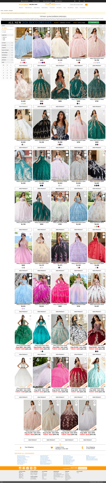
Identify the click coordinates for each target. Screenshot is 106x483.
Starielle (87, 455)
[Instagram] (20, 468)
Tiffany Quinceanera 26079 (60, 263)
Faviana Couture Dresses (22, 461)
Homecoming (44, 473)
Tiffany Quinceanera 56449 (97, 388)
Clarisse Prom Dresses (21, 458)
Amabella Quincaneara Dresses (23, 456)
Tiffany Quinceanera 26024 (97, 58)
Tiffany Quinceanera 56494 (78, 263)
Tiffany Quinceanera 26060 (23, 140)
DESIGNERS (59, 7)
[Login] (84, 1)
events (4, 47)
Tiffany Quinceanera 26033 (97, 345)
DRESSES (21, 7)
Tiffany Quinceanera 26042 (78, 181)
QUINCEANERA (44, 7)
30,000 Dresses (25, 1)
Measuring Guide (57, 475)
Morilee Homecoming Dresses (46, 463)
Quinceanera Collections (68, 457)
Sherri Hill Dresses (66, 463)
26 (3, 77)
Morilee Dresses (43, 461)
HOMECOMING (36, 7)
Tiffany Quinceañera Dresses (91, 458)
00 (7, 65)
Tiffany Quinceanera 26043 (60, 181)
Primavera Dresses (67, 455)
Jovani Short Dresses (44, 455)
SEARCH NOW (82, 468)
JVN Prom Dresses (44, 456)
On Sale (4, 30)
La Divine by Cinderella (44, 457)
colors (4, 45)
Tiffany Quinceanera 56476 (78, 222)
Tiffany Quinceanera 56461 (78, 99)
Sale (43, 476)
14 (3, 72)
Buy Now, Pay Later (48, 1)
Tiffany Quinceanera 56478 (42, 140)
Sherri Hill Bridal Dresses (68, 461)
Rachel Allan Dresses (67, 458)
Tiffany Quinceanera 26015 (42, 345)
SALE (64, 7)
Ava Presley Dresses (21, 457)
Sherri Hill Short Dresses (68, 464)
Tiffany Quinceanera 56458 (60, 99)
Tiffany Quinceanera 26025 (78, 345)
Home (2, 10)
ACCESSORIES (82, 7)
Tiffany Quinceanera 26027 (23, 99)
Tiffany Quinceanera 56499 (78, 304)
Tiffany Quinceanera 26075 (42, 304)
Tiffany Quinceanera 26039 (97, 304)
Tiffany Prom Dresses (90, 457)
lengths (4, 35)
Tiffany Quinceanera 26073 (97, 222)
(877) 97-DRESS (33, 479)
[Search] (86, 4)
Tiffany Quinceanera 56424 (88, 431)
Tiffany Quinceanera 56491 (42, 263)
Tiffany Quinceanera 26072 (23, 304)
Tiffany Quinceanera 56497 (60, 304)
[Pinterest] (31, 468)
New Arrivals (71, 7)
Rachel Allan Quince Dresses (68, 460)
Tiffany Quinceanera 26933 (23, 345)
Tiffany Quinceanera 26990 (69, 431)
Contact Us (67, 473)
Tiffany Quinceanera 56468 (42, 99)
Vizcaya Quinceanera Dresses (92, 459)
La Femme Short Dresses (45, 459)
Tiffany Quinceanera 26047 (23, 222)
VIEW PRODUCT (23, 65)
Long (4, 38)
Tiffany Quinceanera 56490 (23, 263)
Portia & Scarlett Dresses (45, 464)
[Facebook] (24, 468)
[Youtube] (35, 468)
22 (7, 75)
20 (3, 75)
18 (10, 72)
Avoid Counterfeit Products (58, 476)
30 (10, 77)
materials (4, 55)
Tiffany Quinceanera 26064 (97, 263)
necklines (4, 52)
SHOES (76, 7)
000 (3, 65)
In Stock (4, 32)
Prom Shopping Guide (57, 473)
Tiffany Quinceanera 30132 (42, 388)
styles (4, 42)
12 (10, 70)
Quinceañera (44, 474)
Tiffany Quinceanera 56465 (42, 58)
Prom (43, 472)
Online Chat (33, 4)
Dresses (6, 10)
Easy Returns (36, 1)
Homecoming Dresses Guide (59, 474)
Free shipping (59, 1)
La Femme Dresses (44, 458)
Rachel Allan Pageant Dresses (69, 459)
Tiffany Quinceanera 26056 (60, 140)
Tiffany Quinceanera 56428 (23, 388)
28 (7, 77)
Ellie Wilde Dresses (21, 460)
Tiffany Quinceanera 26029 (78, 58)
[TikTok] (27, 468)
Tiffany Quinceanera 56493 (60, 58)
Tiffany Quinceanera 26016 (51, 431)
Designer (11, 10)
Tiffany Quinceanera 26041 (60, 388)
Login (78, 472)
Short (4, 39)
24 (10, 75)
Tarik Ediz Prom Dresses (91, 456)
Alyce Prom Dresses (21, 455)
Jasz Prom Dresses (21, 463)
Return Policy (67, 475)
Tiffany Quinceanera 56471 (97, 140)
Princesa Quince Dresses (68, 456)
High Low (5, 37)
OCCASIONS (52, 7)
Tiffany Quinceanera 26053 (23, 181)
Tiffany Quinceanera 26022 (23, 58)
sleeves (4, 57)
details (4, 59)
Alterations (67, 474)
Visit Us (66, 472)
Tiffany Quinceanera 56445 (60, 345)
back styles (5, 50)
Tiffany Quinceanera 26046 (42, 181)
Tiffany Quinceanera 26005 (33, 431)
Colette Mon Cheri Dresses (22, 459)
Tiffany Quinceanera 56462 (60, 222)
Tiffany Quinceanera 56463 (97, 99)
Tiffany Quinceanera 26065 (97, 181)
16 (7, 72)
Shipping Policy (68, 476)
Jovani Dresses (20, 464)
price (3, 25)
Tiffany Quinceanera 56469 (78, 140)
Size (3, 62)
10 (7, 70)
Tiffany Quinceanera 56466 (42, 222)
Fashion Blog (56, 472)
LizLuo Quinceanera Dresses (45, 460)
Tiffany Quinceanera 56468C (78, 388)
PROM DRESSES (28, 7)
